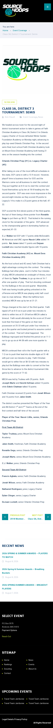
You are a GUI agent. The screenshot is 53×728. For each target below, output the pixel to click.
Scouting (8, 669)
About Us (32, 669)
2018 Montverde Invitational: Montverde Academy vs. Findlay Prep (18, 517)
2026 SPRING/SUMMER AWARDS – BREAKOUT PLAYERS (25, 587)
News (40, 117)
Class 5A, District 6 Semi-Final (39, 517)
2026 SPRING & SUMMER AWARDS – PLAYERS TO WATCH (25, 555)
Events (31, 664)
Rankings (8, 664)
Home (6, 660)
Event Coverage (30, 117)
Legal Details (8, 719)
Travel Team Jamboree (14, 699)
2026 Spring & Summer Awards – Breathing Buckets (23, 571)
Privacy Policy (20, 719)
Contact (7, 673)
